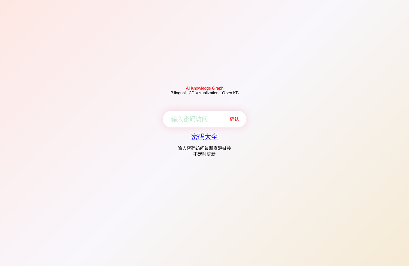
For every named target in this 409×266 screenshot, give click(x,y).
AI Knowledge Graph (204, 88)
